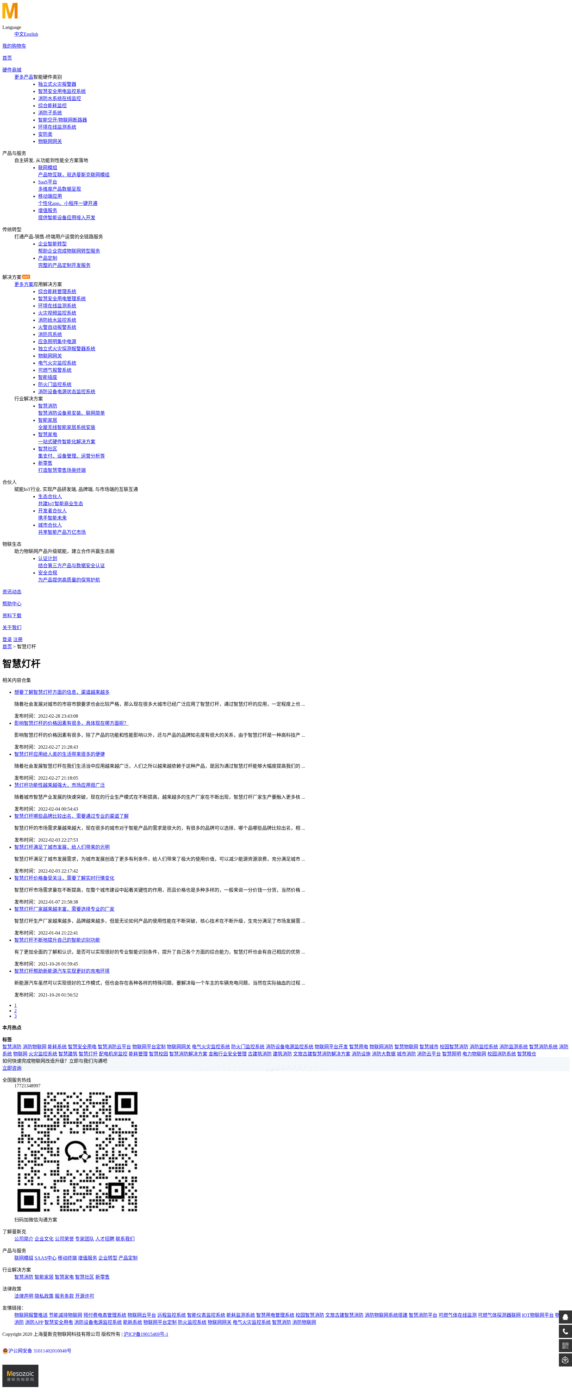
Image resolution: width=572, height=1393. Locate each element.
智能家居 (44, 1276)
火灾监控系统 (43, 1053)
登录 (7, 639)
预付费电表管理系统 (104, 1315)
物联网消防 (381, 1046)
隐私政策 (44, 1296)
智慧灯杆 (88, 1053)
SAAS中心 (46, 1257)
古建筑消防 (260, 1053)
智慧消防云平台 (114, 1046)
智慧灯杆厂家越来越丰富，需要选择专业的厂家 (64, 909)
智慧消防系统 (543, 1046)
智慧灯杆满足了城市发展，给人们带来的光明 (62, 847)
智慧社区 (84, 1276)
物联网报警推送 (31, 1315)
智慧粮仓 (526, 1053)
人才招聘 (104, 1238)
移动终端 (67, 1257)
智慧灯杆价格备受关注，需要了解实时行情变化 (64, 878)
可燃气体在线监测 (458, 1315)
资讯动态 (11, 591)
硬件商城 (11, 69)
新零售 (102, 1276)
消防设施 (361, 1053)
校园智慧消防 (454, 1046)
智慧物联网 (406, 1046)
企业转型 (107, 1257)
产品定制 (128, 1257)
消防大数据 (384, 1053)
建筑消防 (282, 1053)
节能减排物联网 (65, 1315)
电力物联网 (474, 1053)
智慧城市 (429, 1046)
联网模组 (23, 1257)
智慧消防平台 (423, 1315)
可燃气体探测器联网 (499, 1315)
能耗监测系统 (240, 1315)
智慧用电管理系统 (275, 1315)
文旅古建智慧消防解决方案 (321, 1053)
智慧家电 (64, 1276)
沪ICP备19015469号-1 (146, 1334)
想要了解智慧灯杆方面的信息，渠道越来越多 (62, 692)
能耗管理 (138, 1053)
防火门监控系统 (248, 1046)
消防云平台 (429, 1053)
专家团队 (84, 1238)
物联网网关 (179, 1046)
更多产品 (23, 77)
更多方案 (23, 284)
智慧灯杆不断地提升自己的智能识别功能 (57, 940)
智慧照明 (451, 1053)
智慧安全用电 (82, 1046)
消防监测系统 (513, 1046)
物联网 (20, 1053)
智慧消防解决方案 (188, 1053)
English (31, 34)
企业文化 (44, 1238)
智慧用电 (358, 1046)
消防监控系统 (484, 1046)
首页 (7, 57)
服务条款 (64, 1296)
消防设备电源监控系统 (289, 1046)
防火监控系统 (192, 1322)
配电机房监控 (113, 1053)
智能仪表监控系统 (206, 1315)
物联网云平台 (142, 1315)
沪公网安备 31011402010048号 (40, 1350)
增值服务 (87, 1257)
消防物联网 (34, 1046)
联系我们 (125, 1238)
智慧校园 (158, 1053)
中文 (19, 34)
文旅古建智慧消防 (344, 1315)
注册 (18, 639)
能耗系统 (57, 1046)
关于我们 (11, 627)
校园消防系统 (501, 1053)
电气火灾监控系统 (211, 1046)
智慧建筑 (67, 1053)
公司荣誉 (64, 1238)
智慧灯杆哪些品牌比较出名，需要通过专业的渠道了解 (71, 816)
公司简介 (23, 1238)
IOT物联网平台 (538, 1315)
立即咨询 (11, 1068)
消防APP (34, 1322)
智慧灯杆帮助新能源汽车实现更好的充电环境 (62, 971)
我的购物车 (14, 46)
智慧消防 (11, 1046)
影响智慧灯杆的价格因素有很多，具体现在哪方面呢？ (71, 723)
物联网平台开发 (331, 1046)
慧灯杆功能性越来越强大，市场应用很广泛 (59, 785)
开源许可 (84, 1296)
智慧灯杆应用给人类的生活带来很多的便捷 (59, 754)
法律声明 (23, 1296)
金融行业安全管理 (228, 1053)
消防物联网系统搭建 (386, 1315)
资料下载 (11, 615)
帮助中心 (11, 603)
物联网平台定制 (149, 1046)
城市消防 (406, 1053)
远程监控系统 (171, 1315)
